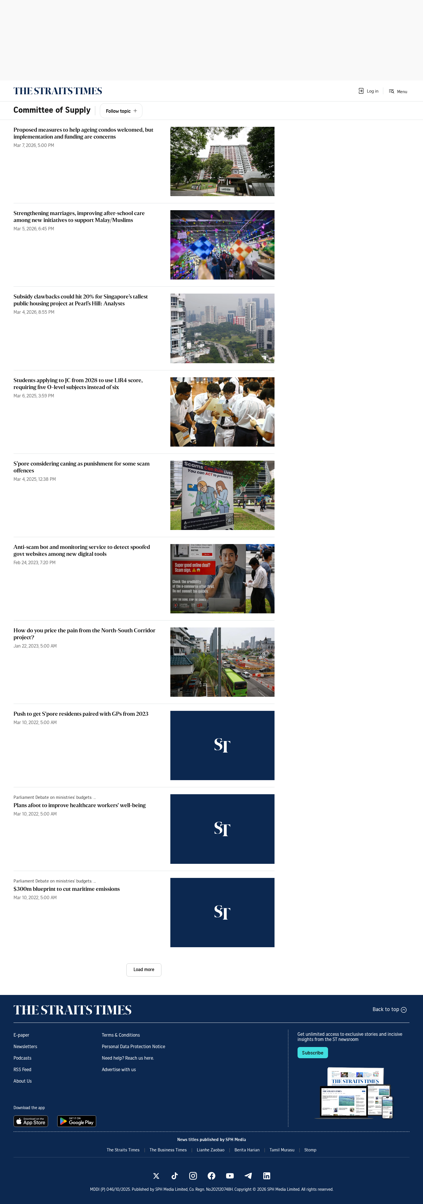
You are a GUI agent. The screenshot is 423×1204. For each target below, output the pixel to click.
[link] (58, 91)
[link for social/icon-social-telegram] (248, 1175)
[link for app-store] (32, 1121)
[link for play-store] (77, 1121)
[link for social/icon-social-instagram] (193, 1175)
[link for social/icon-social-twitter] (156, 1175)
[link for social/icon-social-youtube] (230, 1175)
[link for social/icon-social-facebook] (211, 1175)
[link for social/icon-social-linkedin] (266, 1175)
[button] (368, 91)
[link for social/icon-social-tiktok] (174, 1175)
